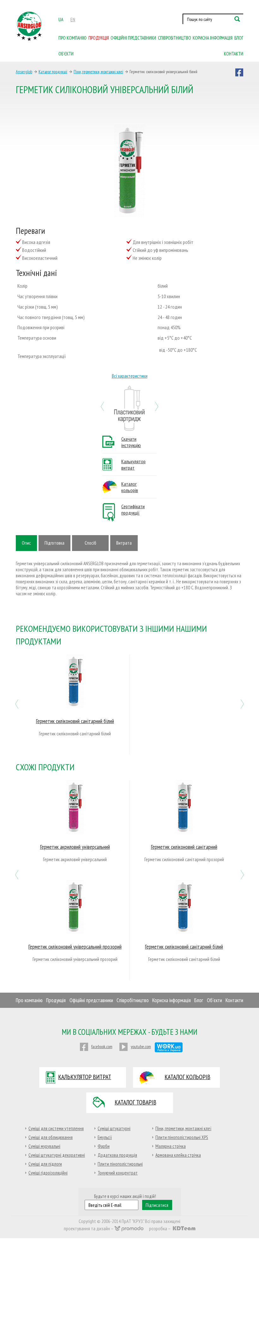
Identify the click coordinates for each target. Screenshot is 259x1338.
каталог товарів (135, 1102)
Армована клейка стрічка (178, 1155)
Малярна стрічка (170, 1146)
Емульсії (105, 1137)
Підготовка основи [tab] (54, 545)
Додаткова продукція (117, 1155)
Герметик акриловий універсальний (75, 846)
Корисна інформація (212, 38)
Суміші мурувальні (44, 1146)
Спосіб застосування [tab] (90, 545)
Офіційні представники (133, 38)
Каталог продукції (53, 71)
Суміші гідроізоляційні (48, 1173)
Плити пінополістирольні (120, 1164)
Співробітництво (174, 38)
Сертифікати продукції (133, 509)
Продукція (98, 38)
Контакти (233, 54)
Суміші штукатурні (114, 1128)
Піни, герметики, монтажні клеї (98, 71)
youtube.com (141, 1046)
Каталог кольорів (129, 487)
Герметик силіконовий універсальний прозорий (75, 946)
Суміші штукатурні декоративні (56, 1155)
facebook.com (101, 1046)
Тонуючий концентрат (118, 1173)
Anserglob (24, 71)
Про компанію (72, 38)
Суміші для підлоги (45, 1164)
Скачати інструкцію (131, 442)
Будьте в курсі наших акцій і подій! (125, 1196)
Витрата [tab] (124, 543)
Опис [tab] (26, 543)
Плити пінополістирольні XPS (181, 1137)
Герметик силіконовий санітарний (184, 846)
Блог (238, 38)
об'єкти (66, 54)
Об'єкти (214, 1000)
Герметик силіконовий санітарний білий (75, 721)
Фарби (104, 1146)
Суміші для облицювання (50, 1137)
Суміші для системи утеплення (56, 1128)
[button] (102, 406)
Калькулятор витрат (133, 464)
